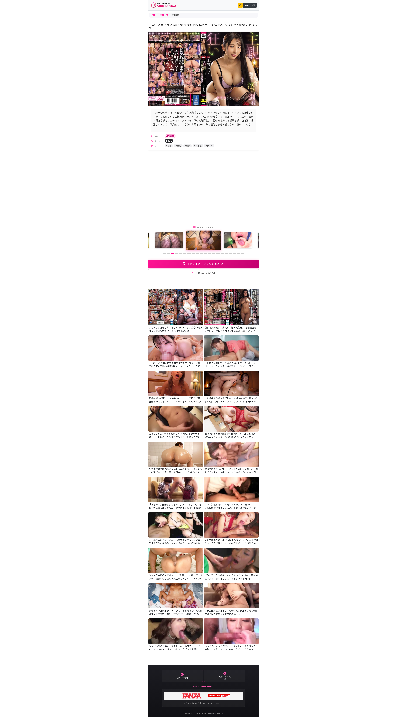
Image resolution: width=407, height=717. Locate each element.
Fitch (169, 140)
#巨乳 (178, 145)
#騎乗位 (197, 145)
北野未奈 (170, 136)
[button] (164, 253)
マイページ (249, 5)
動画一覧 (164, 15)
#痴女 (187, 145)
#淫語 (169, 145)
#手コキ (209, 145)
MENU (154, 15)
